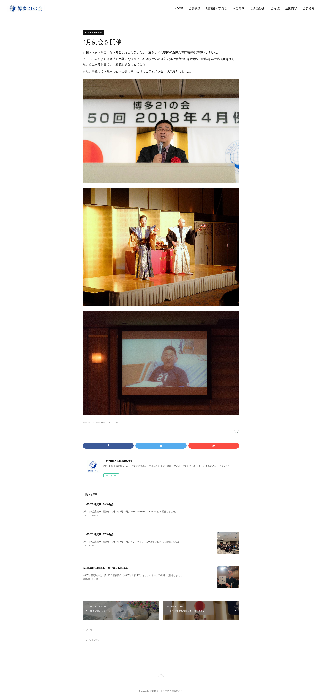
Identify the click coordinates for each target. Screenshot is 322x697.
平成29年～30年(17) (99, 422)
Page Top (161, 676)
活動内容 (291, 8)
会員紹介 (309, 8)
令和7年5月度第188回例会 (98, 504)
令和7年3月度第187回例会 (98, 534)
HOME (179, 8)
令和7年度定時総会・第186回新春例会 (105, 568)
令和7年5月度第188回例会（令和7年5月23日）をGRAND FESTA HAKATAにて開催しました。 (130, 511)
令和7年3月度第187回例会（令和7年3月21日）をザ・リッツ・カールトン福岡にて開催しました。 (132, 541)
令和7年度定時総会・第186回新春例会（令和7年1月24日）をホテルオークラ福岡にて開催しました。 (134, 575)
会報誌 (275, 8)
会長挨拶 (195, 8)
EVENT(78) (114, 422)
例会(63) (86, 422)
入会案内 (238, 8)
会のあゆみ (257, 8)
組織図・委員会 (216, 8)
